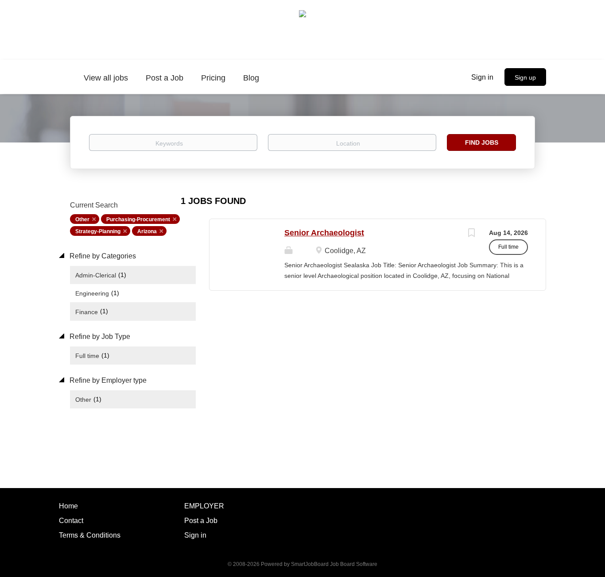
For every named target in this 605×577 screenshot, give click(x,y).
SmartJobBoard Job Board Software (334, 564)
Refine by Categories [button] (102, 256)
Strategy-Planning (97, 231)
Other (82, 219)
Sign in (482, 77)
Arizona (147, 231)
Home (68, 506)
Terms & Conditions (89, 535)
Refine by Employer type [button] (107, 380)
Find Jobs (481, 142)
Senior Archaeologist (324, 232)
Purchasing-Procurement (138, 219)
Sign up (525, 77)
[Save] (471, 233)
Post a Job (200, 520)
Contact (71, 520)
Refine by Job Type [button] (99, 336)
